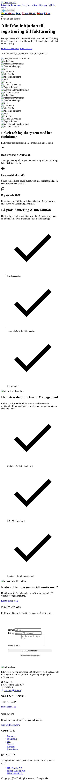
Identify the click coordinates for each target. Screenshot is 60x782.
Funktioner (16, 5)
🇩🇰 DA (25, 13)
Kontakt (37, 5)
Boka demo (12, 749)
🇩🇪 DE (40, 13)
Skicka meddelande (30, 651)
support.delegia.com (10, 725)
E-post (11, 633)
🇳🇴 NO (32, 13)
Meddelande (14, 645)
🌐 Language (8, 10)
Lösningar (5, 5)
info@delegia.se (8, 706)
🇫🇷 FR (47, 13)
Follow (8, 690)
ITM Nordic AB (14, 768)
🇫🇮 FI (18, 13)
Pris (23, 5)
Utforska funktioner (10, 48)
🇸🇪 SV (4, 13)
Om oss (29, 5)
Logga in (45, 5)
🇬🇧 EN (11, 13)
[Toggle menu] (2, 16)
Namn (11, 630)
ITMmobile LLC (15, 773)
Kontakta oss (26, 48)
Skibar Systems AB (16, 770)
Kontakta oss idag (9, 600)
